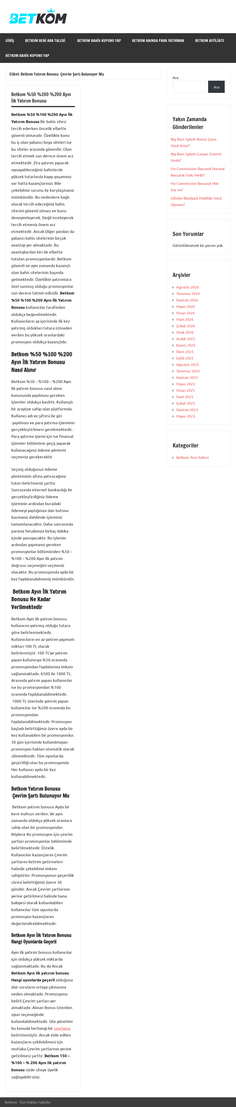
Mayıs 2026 (185, 306)
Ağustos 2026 (187, 287)
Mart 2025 (184, 396)
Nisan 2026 (185, 312)
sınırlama (62, 1028)
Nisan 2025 (185, 390)
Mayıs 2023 (185, 416)
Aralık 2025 (185, 338)
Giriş (10, 40)
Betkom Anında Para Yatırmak (158, 40)
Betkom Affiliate (210, 40)
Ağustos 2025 (187, 364)
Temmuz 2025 (188, 370)
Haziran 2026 (187, 299)
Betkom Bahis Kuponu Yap (99, 40)
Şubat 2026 (185, 325)
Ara (175, 77)
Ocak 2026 (185, 332)
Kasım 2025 (185, 345)
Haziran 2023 (187, 409)
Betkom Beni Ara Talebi (45, 40)
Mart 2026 (184, 319)
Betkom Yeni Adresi (192, 457)
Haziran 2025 (187, 377)
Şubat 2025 (185, 403)
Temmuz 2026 (188, 293)
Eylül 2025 (184, 358)
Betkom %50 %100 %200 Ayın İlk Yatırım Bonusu (41, 97)
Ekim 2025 (185, 351)
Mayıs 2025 (185, 383)
